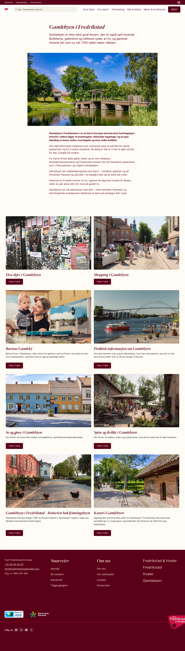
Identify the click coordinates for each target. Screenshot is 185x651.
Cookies (101, 580)
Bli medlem (57, 574)
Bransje (55, 568)
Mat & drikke (134, 9)
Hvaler (148, 574)
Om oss (101, 568)
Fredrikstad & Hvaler (160, 561)
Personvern (103, 585)
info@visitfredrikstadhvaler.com (22, 568)
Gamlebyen (152, 581)
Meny (174, 9)
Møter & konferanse (154, 9)
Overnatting (118, 9)
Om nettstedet (105, 574)
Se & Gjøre (89, 9)
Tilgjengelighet (21, 2)
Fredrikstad (152, 567)
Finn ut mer (14, 282)
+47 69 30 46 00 (14, 564)
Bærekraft (9, 2)
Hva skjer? (103, 9)
